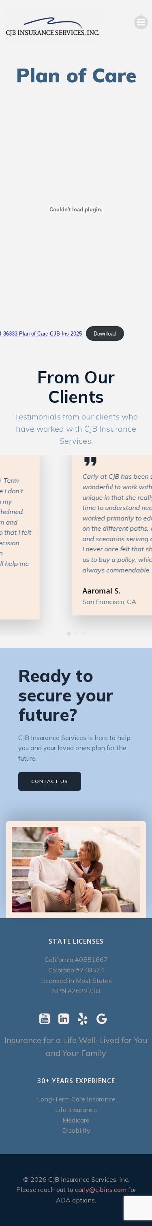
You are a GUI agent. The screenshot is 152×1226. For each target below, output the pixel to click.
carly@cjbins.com (100, 1189)
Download (105, 334)
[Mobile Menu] (141, 22)
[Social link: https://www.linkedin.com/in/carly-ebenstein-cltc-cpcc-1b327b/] (66, 1019)
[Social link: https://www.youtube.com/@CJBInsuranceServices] (47, 1019)
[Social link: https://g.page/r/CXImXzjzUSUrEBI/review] (104, 1019)
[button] (69, 634)
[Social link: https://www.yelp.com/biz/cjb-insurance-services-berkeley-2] (85, 1019)
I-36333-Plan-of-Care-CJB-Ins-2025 (41, 334)
